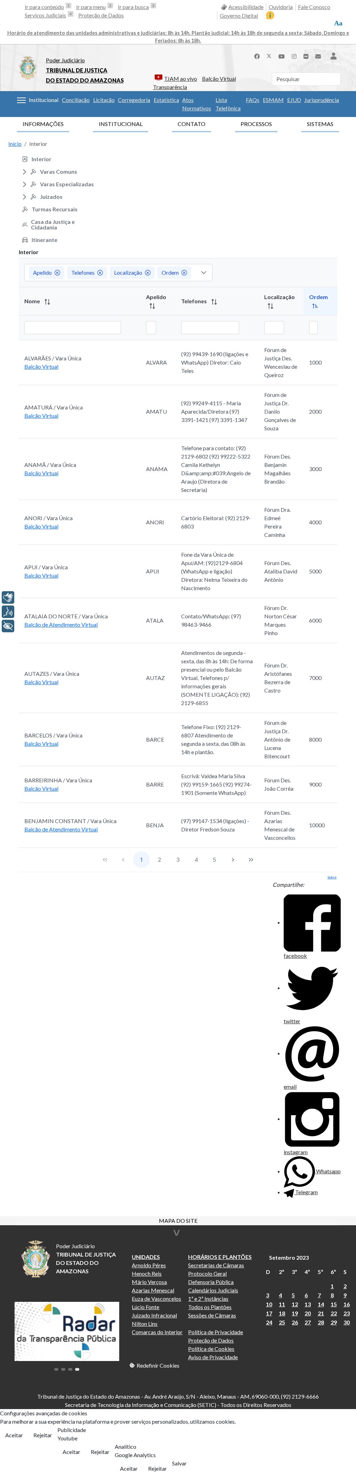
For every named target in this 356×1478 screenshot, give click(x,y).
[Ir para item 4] (77, 1369)
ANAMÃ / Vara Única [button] (50, 464)
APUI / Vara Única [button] (46, 567)
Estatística (166, 99)
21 (321, 1313)
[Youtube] (281, 55)
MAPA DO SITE (178, 1221)
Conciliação (76, 99)
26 (295, 1322)
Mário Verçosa (149, 1281)
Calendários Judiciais (213, 1290)
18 (282, 1313)
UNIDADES (146, 1256)
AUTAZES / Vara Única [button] (51, 673)
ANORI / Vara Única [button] (48, 518)
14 (321, 1304)
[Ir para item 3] (70, 1369)
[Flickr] (306, 55)
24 (269, 1322)
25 (282, 1322)
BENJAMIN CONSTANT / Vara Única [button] (70, 821)
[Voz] (8, 611)
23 (346, 1313)
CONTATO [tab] (191, 123)
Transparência (170, 87)
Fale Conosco (314, 6)
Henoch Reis (147, 1273)
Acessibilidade (246, 6)
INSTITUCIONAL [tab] (121, 123)
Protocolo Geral (207, 1273)
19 (295, 1313)
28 (321, 1322)
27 (308, 1322)
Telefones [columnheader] (194, 301)
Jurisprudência (321, 99)
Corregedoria (134, 99)
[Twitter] (269, 55)
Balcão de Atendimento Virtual (61, 624)
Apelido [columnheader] (156, 297)
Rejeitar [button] (42, 1435)
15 (334, 1304)
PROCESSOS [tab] (256, 123)
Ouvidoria (281, 6)
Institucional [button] (43, 99)
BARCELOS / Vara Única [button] (53, 735)
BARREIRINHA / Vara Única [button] (58, 780)
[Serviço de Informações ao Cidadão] (270, 15)
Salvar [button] (179, 1463)
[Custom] (318, 55)
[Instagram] (294, 55)
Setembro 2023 (289, 1257)
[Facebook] (257, 55)
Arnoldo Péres (149, 1265)
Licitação (104, 99)
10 (269, 1304)
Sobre (332, 877)
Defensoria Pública (211, 1281)
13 (308, 1304)
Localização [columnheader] (279, 297)
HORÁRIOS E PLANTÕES (220, 1256)
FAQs (252, 99)
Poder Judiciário (65, 60)
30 (346, 1322)
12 (295, 1304)
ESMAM (273, 99)
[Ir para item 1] (56, 1369)
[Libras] (8, 597)
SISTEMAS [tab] (320, 123)
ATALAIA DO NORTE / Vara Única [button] (66, 616)
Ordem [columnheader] (318, 297)
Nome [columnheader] (32, 301)
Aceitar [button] (14, 1435)
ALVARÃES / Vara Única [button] (52, 358)
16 (346, 1304)
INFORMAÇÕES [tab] (43, 123)
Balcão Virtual (219, 78)
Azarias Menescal (153, 1290)
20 (308, 1313)
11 (282, 1304)
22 (334, 1313)
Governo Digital (239, 15)
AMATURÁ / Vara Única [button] (53, 407)
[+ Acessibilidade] (8, 626)
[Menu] (21, 100)
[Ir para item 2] (63, 1369)
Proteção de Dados (101, 15)
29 (334, 1322)
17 (269, 1313)
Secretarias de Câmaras (216, 1265)
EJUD (294, 99)
